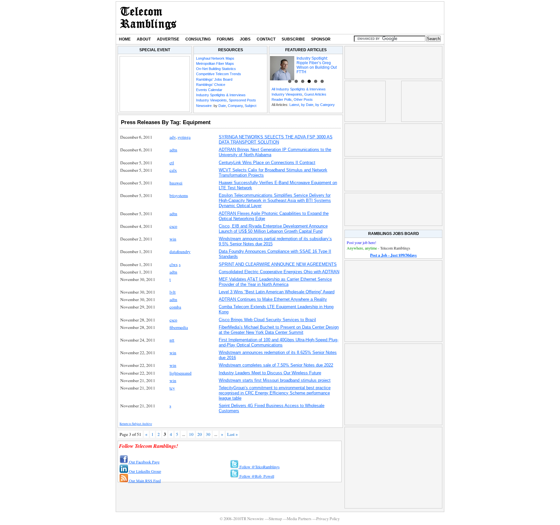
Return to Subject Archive (136, 424)
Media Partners (299, 518)
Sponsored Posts (242, 100)
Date (222, 106)
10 (191, 434)
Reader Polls (282, 99)
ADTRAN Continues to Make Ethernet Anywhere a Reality (273, 299)
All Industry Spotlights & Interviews (299, 89)
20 (199, 434)
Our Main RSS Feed (144, 480)
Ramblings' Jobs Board (214, 79)
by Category (325, 105)
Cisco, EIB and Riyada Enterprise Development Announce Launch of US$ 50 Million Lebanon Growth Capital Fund (273, 229)
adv (172, 137)
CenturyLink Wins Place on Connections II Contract (267, 162)
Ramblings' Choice (210, 85)
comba (175, 307)
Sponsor (321, 39)
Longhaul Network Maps (215, 58)
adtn (173, 150)
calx (173, 170)
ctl (171, 163)
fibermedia (178, 327)
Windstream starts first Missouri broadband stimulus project (275, 380)
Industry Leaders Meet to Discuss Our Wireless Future (270, 372)
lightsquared (180, 373)
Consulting (198, 39)
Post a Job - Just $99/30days (393, 255)
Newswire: (204, 106)
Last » (232, 434)
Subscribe (293, 39)
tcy (172, 388)
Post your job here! (361, 242)
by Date (307, 105)
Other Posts (303, 99)
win (172, 239)
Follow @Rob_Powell (256, 476)
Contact (266, 39)
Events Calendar (209, 90)
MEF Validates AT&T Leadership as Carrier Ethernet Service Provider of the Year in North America (275, 282)
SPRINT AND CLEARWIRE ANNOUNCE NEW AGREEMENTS (278, 264)
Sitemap (275, 518)
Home (125, 39)
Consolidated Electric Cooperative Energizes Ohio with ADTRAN (279, 271)
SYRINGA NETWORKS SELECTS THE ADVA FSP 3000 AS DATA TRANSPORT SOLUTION (275, 139)
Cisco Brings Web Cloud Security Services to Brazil (267, 319)
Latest (294, 105)
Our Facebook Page (143, 461)
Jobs (245, 39)
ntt (171, 340)
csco (173, 226)
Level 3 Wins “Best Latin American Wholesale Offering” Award (276, 291)
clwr (173, 264)
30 (208, 434)
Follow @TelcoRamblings (259, 466)
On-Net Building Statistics (216, 69)
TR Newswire (148, 18)
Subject (250, 106)
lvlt (172, 292)
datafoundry (180, 251)
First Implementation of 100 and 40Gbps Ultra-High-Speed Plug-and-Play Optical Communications (278, 342)
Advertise (168, 39)
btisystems (178, 195)
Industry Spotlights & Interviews (221, 95)
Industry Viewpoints (211, 100)
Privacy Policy (328, 518)
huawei (175, 183)
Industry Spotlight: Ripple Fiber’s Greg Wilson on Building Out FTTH (317, 65)
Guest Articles (315, 94)
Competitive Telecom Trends (218, 74)
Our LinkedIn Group (144, 471)
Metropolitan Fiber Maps (215, 63)
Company (235, 106)
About (144, 39)
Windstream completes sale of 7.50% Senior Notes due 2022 (276, 365)
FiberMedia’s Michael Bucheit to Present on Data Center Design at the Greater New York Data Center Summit (279, 330)
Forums (225, 39)
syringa (184, 137)
